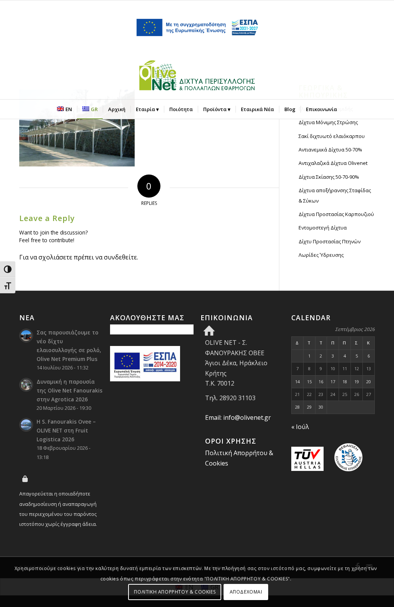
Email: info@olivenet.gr (238, 417)
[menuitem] (64, 109)
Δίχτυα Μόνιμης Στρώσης (328, 122)
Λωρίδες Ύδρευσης (321, 254)
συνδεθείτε (120, 257)
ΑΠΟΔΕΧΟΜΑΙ (246, 592)
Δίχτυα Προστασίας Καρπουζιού (336, 214)
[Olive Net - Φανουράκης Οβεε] (197, 77)
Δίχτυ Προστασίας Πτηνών (330, 241)
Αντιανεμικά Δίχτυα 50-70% (330, 149)
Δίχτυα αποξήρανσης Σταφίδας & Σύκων (335, 195)
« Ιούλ (300, 426)
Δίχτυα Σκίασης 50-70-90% (329, 176)
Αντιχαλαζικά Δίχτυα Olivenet (333, 163)
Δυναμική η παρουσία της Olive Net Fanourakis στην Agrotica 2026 (69, 390)
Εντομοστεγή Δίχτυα (323, 227)
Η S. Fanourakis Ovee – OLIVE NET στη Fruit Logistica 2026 (66, 430)
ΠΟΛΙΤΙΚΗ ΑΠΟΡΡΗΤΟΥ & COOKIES (174, 592)
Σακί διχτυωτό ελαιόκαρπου (332, 136)
